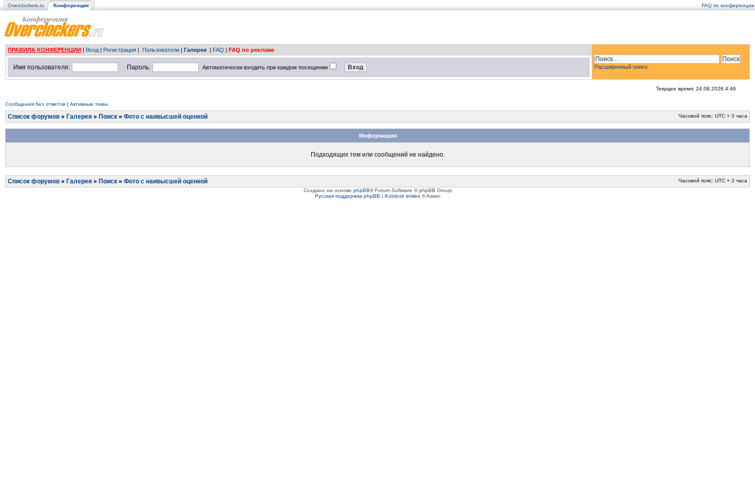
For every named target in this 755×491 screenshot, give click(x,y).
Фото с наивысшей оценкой (165, 116)
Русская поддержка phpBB (347, 196)
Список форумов (34, 116)
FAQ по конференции (728, 5)
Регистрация (119, 50)
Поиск (108, 116)
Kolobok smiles (402, 196)
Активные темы (89, 104)
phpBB (361, 190)
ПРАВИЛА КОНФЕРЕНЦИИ (44, 50)
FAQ (218, 50)
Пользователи (160, 50)
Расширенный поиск (621, 67)
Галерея (195, 50)
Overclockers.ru (26, 5)
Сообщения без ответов (35, 104)
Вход (92, 50)
